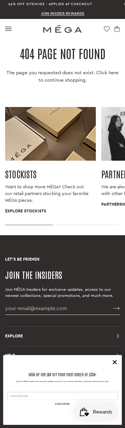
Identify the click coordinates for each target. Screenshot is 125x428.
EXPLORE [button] (14, 336)
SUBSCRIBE (62, 404)
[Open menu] (8, 29)
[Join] (111, 308)
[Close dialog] (115, 362)
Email (10, 389)
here (114, 72)
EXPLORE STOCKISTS (25, 211)
